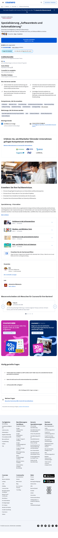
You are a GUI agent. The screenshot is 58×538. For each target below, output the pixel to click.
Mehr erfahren (15, 47)
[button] (20, 34)
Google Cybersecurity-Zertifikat (19, 430)
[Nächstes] (55, 306)
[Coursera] (10, 2)
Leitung (3, 481)
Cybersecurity (5, 430)
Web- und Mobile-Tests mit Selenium (24, 244)
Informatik (14, 6)
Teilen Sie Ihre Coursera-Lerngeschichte (48, 463)
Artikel (32, 493)
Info (3, 477)
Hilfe (32, 486)
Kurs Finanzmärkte (35, 450)
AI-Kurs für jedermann (35, 434)
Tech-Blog (18, 490)
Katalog (4, 486)
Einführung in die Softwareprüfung (23, 221)
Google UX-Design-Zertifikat (20, 449)
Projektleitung (5, 441)
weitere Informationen (24, 406)
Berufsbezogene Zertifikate (6, 491)
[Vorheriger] (3, 306)
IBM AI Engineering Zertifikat (20, 452)
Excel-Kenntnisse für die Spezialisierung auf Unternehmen (35, 446)
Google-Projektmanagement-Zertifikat (21, 444)
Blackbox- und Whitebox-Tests (22, 229)
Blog (17, 484)
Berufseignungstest (49, 426)
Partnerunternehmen (35, 497)
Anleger (32, 479)
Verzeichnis (33, 495)
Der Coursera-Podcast (19, 486)
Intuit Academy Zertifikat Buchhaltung (19, 466)
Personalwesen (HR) (6, 437)
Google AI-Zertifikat (20, 426)
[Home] (2, 6)
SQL (3, 446)
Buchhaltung (5, 424)
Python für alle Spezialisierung (34, 461)
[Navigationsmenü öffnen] (3, 2)
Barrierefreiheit (34, 488)
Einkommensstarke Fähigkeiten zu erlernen (49, 445)
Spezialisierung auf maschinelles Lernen (35, 453)
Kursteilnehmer (19, 477)
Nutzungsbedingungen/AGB (37, 481)
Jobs (3, 484)
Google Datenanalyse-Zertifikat (19, 435)
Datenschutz (33, 484)
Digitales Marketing (6, 434)
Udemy (3, 514)
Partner (18, 479)
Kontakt (32, 490)
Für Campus (4, 505)
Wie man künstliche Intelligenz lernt (49, 449)
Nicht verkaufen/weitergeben (36, 504)
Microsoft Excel (5, 439)
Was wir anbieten (6, 479)
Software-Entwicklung (24, 6)
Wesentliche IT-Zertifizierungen (48, 440)
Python (3, 444)
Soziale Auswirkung (6, 510)
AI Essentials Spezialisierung (34, 426)
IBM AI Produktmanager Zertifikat (20, 457)
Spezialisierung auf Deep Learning (35, 442)
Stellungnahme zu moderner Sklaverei (35, 500)
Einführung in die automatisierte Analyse (25, 237)
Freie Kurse (4, 512)
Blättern (7, 6)
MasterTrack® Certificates (5, 495)
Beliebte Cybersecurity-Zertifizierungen (48, 458)
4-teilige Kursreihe (7, 57)
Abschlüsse (4, 498)
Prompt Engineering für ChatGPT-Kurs (35, 457)
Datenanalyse (5, 432)
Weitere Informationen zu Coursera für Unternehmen (18, 145)
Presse (32, 477)
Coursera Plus (5, 488)
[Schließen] (54, 10)
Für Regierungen (6, 503)
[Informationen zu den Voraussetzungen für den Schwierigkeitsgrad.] (12, 67)
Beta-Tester (19, 481)
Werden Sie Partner (6, 507)
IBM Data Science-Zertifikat (20, 461)
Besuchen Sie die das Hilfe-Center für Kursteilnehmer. (19, 401)
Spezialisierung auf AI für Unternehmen (35, 430)
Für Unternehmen (6, 500)
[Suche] (41, 2)
